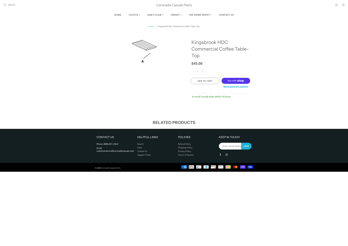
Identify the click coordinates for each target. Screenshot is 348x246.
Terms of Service (186, 155)
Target (175, 14)
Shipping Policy (185, 147)
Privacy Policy (184, 151)
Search (140, 144)
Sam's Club (154, 14)
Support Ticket (144, 155)
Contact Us (226, 14)
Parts (139, 147)
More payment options (235, 86)
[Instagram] (226, 154)
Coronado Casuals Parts (174, 5)
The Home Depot (199, 14)
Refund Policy (184, 144)
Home (117, 14)
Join (246, 146)
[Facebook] (220, 154)
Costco (134, 14)
